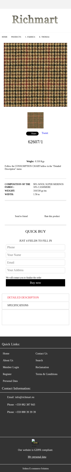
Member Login (11, 367)
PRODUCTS (16, 37)
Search (39, 360)
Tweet (45, 133)
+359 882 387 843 (25, 404)
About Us (8, 360)
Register (7, 374)
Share (33, 133)
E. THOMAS (44, 37)
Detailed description (23, 297)
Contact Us (41, 353)
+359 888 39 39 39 (25, 412)
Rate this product (52, 216)
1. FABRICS (30, 37)
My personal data (37, 456)
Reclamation (42, 367)
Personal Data (10, 381)
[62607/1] (35, 105)
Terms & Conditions (46, 374)
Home (4, 37)
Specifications (17, 305)
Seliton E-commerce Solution (36, 468)
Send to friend (21, 216)
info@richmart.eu (24, 397)
